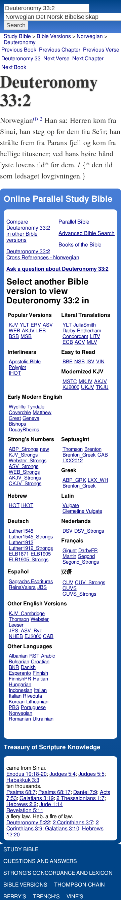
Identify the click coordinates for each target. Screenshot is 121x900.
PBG (14, 707)
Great (15, 418)
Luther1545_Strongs (31, 536)
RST (34, 656)
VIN (100, 361)
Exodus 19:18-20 (26, 774)
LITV (95, 336)
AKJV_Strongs (25, 477)
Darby (69, 330)
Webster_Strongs (27, 460)
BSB (14, 336)
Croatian (40, 661)
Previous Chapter (59, 50)
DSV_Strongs (89, 531)
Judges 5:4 (62, 774)
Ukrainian (43, 719)
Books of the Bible (80, 244)
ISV (90, 361)
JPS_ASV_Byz (25, 630)
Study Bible (17, 36)
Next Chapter (88, 58)
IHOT (15, 373)
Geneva (31, 418)
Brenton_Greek (79, 455)
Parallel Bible (73, 222)
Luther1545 (21, 531)
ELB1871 (19, 554)
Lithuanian (37, 701)
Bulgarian (19, 661)
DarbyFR (88, 550)
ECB (68, 342)
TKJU (102, 387)
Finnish (40, 673)
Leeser (16, 625)
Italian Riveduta (25, 696)
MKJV (85, 381)
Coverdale (20, 412)
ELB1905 (41, 554)
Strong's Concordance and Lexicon (58, 873)
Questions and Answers (40, 861)
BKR (14, 667)
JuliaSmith (84, 325)
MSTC (70, 381)
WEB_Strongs (24, 472)
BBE (68, 361)
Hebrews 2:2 (21, 804)
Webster (40, 619)
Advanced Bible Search (86, 233)
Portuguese (33, 707)
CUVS (70, 588)
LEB (41, 330)
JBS (42, 587)
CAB (102, 455)
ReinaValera (22, 587)
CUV (68, 582)
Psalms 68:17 (54, 792)
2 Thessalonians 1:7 (80, 798)
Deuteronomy (20, 42)
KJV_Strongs (23, 455)
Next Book (13, 67)
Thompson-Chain (79, 885)
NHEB (16, 636)
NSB (79, 361)
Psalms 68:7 (21, 792)
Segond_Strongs (81, 562)
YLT (24, 325)
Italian (40, 690)
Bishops (17, 424)
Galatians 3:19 (36, 798)
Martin (69, 556)
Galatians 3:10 (62, 828)
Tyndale (35, 406)
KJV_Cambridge (27, 613)
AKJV (28, 330)
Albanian (18, 656)
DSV (68, 531)
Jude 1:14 (51, 804)
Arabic (48, 656)
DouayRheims (24, 429)
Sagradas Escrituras (31, 581)
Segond (86, 556)
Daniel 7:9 (85, 792)
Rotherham (89, 330)
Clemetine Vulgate (82, 511)
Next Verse (56, 58)
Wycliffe (17, 406)
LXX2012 (73, 460)
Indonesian (20, 690)
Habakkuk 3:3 (22, 780)
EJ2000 (33, 636)
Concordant (75, 336)
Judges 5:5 (91, 774)
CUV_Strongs (90, 582)
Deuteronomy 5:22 (28, 822)
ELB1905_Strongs (28, 559)
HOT (14, 505)
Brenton (93, 449)
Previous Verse (101, 50)
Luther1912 (21, 542)
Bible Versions (54, 36)
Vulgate (71, 505)
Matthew (42, 412)
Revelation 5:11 (24, 810)
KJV (13, 325)
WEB (14, 330)
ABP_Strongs (23, 449)
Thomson (73, 449)
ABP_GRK (74, 480)
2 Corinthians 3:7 (73, 822)
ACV (80, 342)
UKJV (87, 387)
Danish (28, 667)
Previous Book (18, 50)
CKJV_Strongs (25, 483)
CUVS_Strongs (79, 594)
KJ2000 (71, 387)
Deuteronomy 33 (21, 58)
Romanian (20, 719)
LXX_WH (98, 480)
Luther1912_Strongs (31, 548)
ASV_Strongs (23, 466)
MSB (26, 336)
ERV (36, 325)
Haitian (40, 678)
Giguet (70, 550)
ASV (48, 325)
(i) (35, 118)
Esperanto (20, 673)
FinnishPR (20, 678)
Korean (17, 701)
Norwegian (20, 713)
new (44, 449)
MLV (92, 342)
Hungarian (20, 684)
